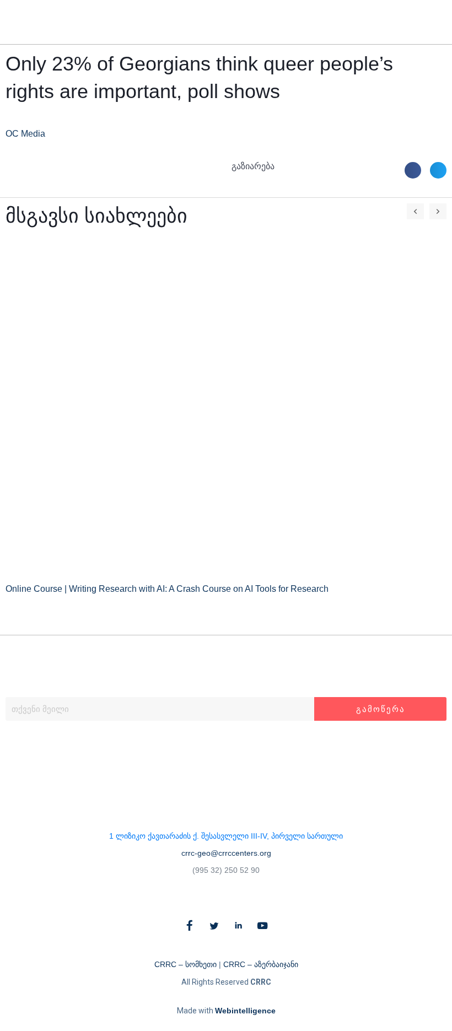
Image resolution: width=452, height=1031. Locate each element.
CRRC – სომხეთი (185, 964)
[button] (423, 22)
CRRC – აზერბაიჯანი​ (260, 964)
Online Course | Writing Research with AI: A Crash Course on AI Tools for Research (167, 588)
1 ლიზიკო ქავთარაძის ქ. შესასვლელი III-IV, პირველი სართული (226, 836)
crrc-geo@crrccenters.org (226, 853)
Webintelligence (245, 1010)
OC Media (25, 133)
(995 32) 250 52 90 (226, 870)
